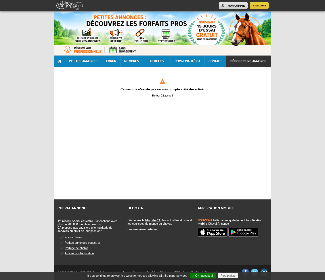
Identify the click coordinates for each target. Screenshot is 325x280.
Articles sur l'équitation (79, 253)
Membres (131, 61)
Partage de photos (76, 248)
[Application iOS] (213, 232)
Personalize (227, 275)
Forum (111, 61)
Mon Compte (236, 5)
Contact (215, 61)
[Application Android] (243, 232)
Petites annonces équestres (83, 242)
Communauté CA (187, 61)
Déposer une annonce (248, 61)
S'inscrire (259, 5)
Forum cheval (73, 237)
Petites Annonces (83, 61)
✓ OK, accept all (203, 275)
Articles (156, 61)
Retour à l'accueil (162, 95)
